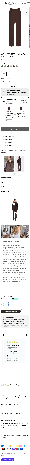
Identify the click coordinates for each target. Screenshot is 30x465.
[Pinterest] (15, 404)
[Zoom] (26, 12)
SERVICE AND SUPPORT (11, 413)
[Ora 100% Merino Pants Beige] (11, 66)
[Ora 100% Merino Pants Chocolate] (8, 66)
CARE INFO (5, 191)
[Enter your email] (27, 432)
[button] (15, 92)
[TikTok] (19, 404)
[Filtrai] (23, 311)
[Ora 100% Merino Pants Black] (14, 66)
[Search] (25, 3)
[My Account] (22, 3)
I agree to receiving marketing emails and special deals (15, 436)
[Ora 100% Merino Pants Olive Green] (2, 66)
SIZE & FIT (4, 186)
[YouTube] (11, 405)
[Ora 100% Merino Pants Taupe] (17, 66)
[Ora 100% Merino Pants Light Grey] (5, 66)
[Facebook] (3, 404)
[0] (28, 3)
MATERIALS (5, 182)
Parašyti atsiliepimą (11, 311)
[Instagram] (7, 404)
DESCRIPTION (6, 178)
